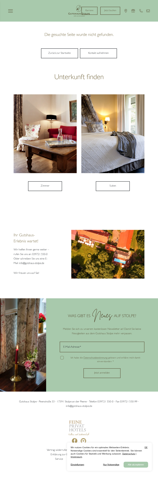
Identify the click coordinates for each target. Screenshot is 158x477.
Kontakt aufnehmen (98, 53)
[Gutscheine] (133, 11)
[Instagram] (83, 441)
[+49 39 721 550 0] (141, 11)
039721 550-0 (40, 254)
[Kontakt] (148, 11)
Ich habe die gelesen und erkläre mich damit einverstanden (105, 360)
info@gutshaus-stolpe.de (79, 406)
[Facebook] (74, 441)
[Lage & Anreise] (126, 11)
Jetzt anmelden (102, 373)
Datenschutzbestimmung (95, 358)
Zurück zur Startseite (59, 53)
